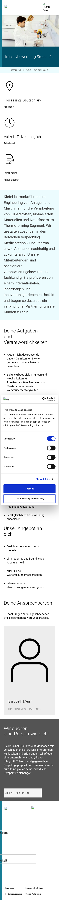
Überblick (16, 70)
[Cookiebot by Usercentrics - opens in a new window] (42, 399)
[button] (23, 792)
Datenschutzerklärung (34, 888)
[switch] (51, 448)
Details (27, 70)
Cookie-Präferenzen (33, 894)
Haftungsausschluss (13, 894)
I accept (29, 488)
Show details (42, 479)
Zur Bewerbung (41, 70)
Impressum (9, 888)
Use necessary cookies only (29, 498)
